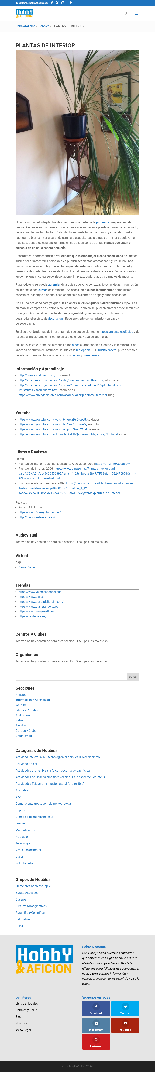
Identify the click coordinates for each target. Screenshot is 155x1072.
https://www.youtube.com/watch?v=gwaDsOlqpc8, (53, 419)
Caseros (21, 899)
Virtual (20, 720)
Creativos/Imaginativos (31, 906)
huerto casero (107, 350)
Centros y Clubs (26, 731)
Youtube (21, 705)
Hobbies (43, 26)
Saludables (23, 919)
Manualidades (25, 830)
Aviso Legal (23, 1030)
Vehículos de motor (28, 850)
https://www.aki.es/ (32, 597)
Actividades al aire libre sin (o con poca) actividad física (53, 770)
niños (75, 345)
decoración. (56, 318)
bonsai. (76, 355)
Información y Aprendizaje (33, 700)
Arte (18, 797)
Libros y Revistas (27, 710)
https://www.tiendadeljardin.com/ (41, 601)
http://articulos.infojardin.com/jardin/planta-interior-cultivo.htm (61, 380)
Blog (19, 1016)
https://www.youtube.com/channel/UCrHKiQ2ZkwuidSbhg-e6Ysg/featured (68, 434)
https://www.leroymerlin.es (36, 611)
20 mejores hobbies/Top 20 (34, 886)
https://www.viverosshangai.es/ (40, 592)
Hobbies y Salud (26, 1010)
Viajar (19, 856)
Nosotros (22, 1023)
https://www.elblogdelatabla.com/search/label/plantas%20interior (63, 395)
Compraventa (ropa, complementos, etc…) (43, 803)
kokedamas (91, 355)
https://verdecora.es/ (32, 616)
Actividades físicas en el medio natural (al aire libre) (50, 783)
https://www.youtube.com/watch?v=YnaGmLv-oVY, (53, 424)
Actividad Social (26, 764)
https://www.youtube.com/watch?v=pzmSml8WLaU (53, 429)
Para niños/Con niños (30, 912)
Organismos (24, 736)
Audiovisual (23, 715)
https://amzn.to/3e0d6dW (112, 464)
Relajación (22, 837)
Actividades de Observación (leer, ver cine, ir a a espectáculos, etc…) (60, 777)
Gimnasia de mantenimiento (34, 817)
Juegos (20, 823)
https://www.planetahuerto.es (38, 606)
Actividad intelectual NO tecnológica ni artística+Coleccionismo (58, 757)
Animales (22, 790)
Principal (21, 695)
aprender (54, 284)
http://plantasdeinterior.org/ (37, 375)
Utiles (19, 926)
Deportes (21, 810)
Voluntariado (24, 863)
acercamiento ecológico (117, 331)
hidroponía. (84, 350)
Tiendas (21, 725)
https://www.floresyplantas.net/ (40, 512)
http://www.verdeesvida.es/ (37, 517)
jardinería (102, 222)
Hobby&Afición (25, 26)
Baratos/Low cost (27, 893)
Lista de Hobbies (27, 1003)
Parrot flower (27, 567)
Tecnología (23, 843)
